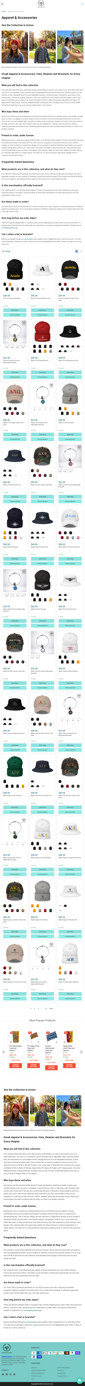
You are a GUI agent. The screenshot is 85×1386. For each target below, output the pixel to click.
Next (51, 1009)
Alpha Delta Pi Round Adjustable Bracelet (14, 610)
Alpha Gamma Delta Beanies (68, 671)
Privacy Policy (61, 1373)
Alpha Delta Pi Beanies (10, 547)
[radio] (5, 284)
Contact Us (60, 1370)
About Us (34, 1367)
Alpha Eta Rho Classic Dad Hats (14, 671)
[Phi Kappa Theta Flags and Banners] (33, 1037)
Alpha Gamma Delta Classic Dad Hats (42, 734)
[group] (16, 1050)
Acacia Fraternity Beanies (12, 298)
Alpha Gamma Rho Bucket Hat (41, 795)
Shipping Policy (62, 1376)
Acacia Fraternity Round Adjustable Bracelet (11, 361)
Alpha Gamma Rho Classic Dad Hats (69, 796)
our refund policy (27, 239)
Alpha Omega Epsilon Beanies (68, 982)
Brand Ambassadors (63, 1367)
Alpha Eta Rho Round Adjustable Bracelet (42, 672)
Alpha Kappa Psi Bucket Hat (67, 920)
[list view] (81, 251)
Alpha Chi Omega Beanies (39, 360)
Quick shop (14, 310)
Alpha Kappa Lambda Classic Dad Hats (14, 921)
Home (4, 11)
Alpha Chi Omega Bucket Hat (68, 360)
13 (46, 1009)
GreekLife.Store (7, 1356)
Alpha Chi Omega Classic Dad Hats (13, 424)
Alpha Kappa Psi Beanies (39, 920)
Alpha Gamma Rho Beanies (12, 795)
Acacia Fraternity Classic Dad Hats (68, 299)
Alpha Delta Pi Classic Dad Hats (69, 547)
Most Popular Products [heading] (42, 1020)
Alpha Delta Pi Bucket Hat (39, 547)
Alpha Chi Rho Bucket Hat (12, 485)
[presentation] (26, 289)
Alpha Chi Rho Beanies (66, 423)
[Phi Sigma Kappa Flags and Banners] (15, 1037)
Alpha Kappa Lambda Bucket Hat (69, 858)
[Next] (81, 1052)
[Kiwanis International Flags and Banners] (51, 1037)
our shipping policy (8, 228)
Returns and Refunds (37, 1373)
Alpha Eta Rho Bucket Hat (67, 609)
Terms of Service (36, 1376)
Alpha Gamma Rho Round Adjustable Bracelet (12, 859)
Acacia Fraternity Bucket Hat (40, 298)
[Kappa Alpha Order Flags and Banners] (69, 1037)
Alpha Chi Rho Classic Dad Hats (41, 485)
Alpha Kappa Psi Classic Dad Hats (14, 982)
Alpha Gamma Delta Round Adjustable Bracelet (67, 734)
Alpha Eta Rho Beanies (38, 609)
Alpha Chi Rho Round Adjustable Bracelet (69, 486)
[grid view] (76, 251)
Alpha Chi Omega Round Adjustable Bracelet (39, 424)
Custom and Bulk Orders (38, 1370)
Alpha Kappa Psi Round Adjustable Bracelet (39, 983)
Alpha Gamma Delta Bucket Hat (14, 733)
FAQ (32, 1379)
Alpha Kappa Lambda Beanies (41, 858)
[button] (82, 4)
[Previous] (3, 1052)
